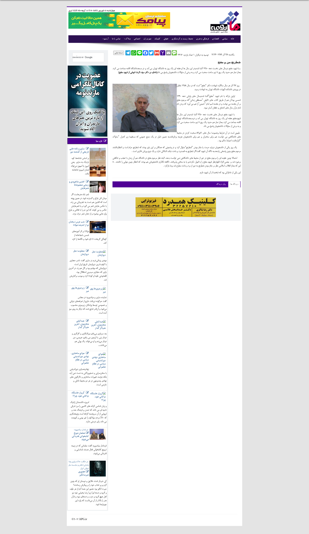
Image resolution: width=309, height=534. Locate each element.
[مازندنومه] (225, 21)
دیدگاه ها (234, 184)
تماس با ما (116, 39)
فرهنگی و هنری (202, 39)
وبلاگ (128, 39)
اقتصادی (215, 39)
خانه (232, 39)
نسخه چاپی (119, 52)
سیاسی (224, 39)
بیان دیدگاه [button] (221, 184)
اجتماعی (137, 39)
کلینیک (157, 39)
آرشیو (106, 39)
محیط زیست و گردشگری (182, 39)
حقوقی (166, 39)
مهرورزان (147, 39)
